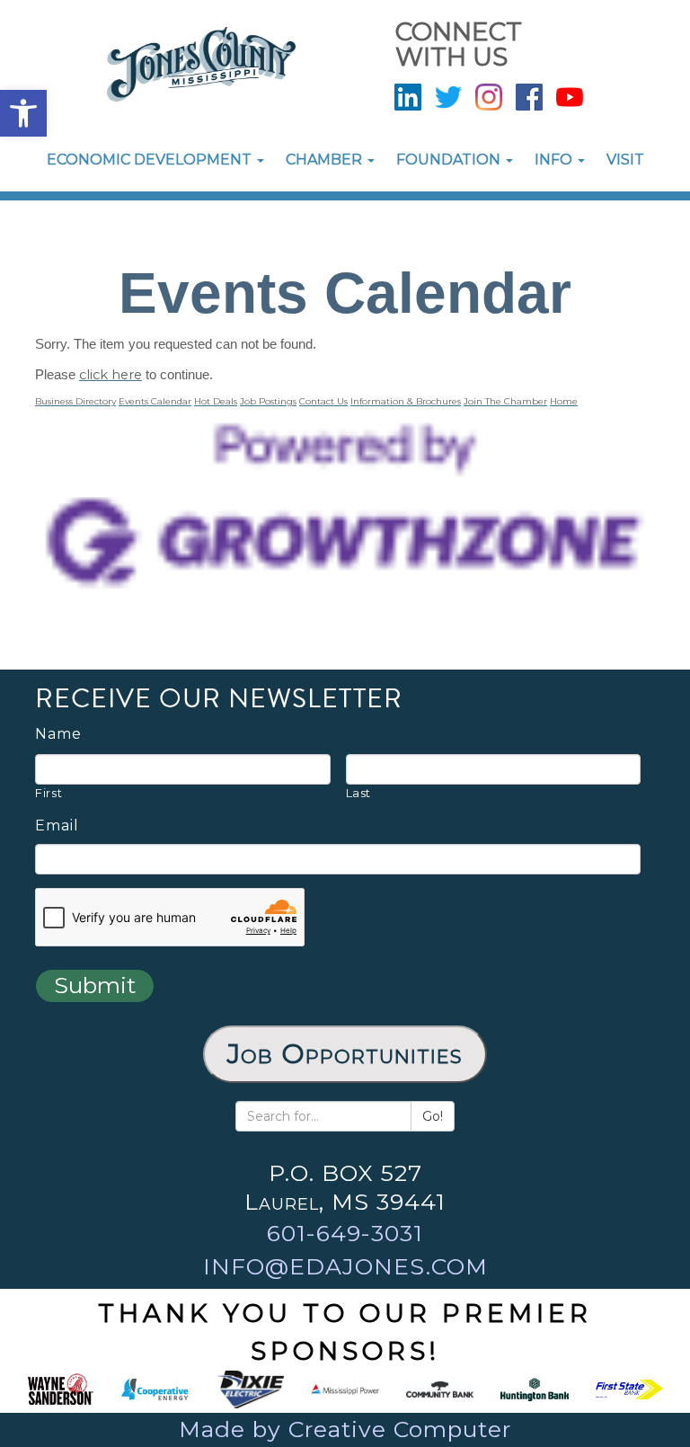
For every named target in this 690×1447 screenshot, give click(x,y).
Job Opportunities (345, 1053)
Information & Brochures (405, 401)
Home (564, 401)
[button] (23, 113)
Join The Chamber (505, 401)
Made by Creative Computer (345, 1429)
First (48, 793)
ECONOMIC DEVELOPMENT (151, 159)
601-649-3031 (345, 1233)
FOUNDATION (450, 159)
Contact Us (323, 401)
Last (359, 793)
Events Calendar (155, 401)
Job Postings (268, 401)
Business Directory (75, 401)
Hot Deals (215, 401)
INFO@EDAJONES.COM (345, 1266)
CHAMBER (326, 159)
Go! (432, 1116)
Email (57, 826)
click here (110, 375)
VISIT (625, 159)
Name (58, 734)
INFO (555, 159)
